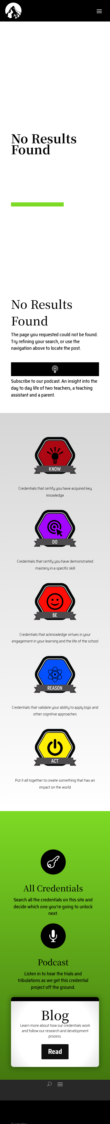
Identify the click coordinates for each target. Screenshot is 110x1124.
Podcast (53, 962)
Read (55, 1051)
